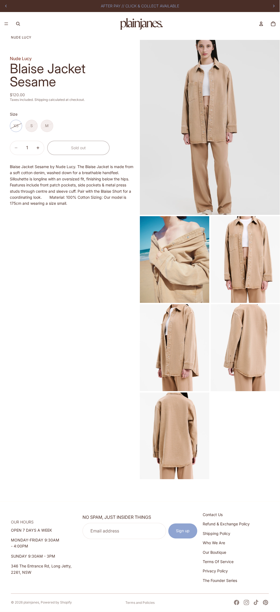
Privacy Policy (215, 571)
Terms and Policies (140, 603)
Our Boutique (214, 552)
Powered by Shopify (56, 602)
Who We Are (214, 542)
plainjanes (31, 602)
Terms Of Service (218, 561)
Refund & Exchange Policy (226, 524)
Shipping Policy (216, 533)
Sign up (183, 530)
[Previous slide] (6, 6)
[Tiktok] (256, 602)
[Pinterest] (265, 602)
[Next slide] (274, 6)
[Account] (261, 24)
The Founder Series (220, 580)
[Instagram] (246, 602)
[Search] (18, 24)
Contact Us (213, 514)
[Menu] (6, 23)
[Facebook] (236, 602)
